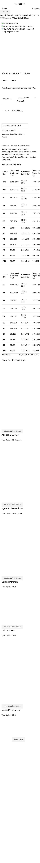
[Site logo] (20, 17)
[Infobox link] (20, 5)
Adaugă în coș (17, 111)
